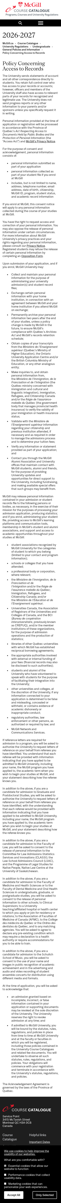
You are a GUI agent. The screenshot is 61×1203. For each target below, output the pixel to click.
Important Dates (39, 1142)
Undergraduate (41, 46)
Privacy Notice (36, 245)
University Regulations (15, 46)
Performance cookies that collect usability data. (27, 1176)
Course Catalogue (28, 43)
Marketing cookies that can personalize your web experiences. (26, 1185)
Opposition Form (32, 256)
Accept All (13, 1195)
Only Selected (45, 1195)
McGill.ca (8, 43)
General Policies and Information (21, 49)
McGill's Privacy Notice (40, 141)
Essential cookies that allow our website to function (26, 1167)
